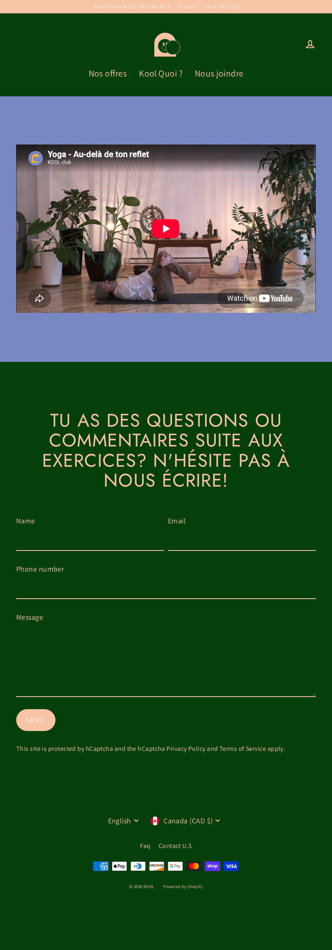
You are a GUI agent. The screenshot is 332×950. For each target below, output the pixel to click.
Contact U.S (175, 846)
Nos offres (108, 73)
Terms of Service (242, 748)
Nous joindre (219, 73)
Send (36, 720)
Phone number (40, 569)
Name (25, 520)
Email (177, 520)
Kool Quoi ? (161, 73)
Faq (145, 846)
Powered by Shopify (183, 886)
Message (29, 617)
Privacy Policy (185, 748)
